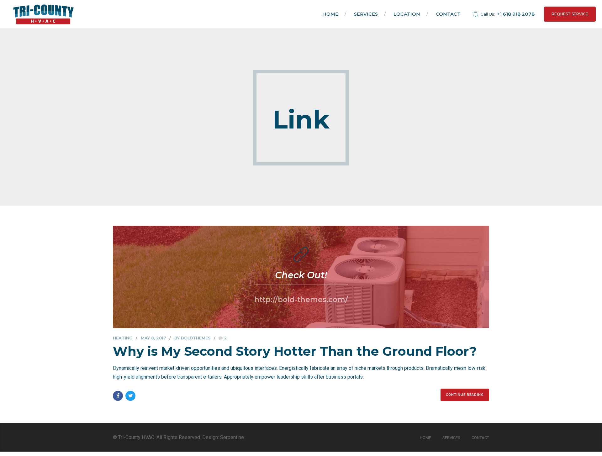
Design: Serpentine (223, 437)
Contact (448, 14)
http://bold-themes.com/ (301, 299)
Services (366, 14)
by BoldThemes (192, 338)
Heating (123, 338)
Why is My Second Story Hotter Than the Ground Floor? (295, 351)
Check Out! (301, 275)
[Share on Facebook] (118, 396)
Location (406, 14)
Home (330, 14)
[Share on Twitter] (130, 396)
